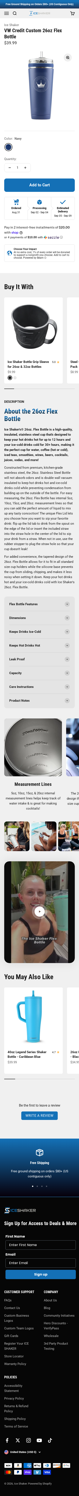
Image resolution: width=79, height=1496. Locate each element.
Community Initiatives (59, 1316)
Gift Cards (11, 1336)
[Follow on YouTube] (39, 1440)
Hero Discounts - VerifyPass (56, 1325)
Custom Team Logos (19, 1328)
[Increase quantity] (25, 167)
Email (10, 1254)
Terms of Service (16, 1426)
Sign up (40, 1274)
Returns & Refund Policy (16, 1408)
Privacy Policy (14, 1398)
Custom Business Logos (16, 1318)
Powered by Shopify (40, 1483)
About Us (50, 1300)
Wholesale (51, 1336)
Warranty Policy (15, 1364)
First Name (15, 1236)
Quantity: (10, 159)
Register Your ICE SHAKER (16, 1346)
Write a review (39, 1116)
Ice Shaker (11, 25)
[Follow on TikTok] (50, 1440)
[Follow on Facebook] (7, 1440)
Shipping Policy (15, 1419)
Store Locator (14, 1356)
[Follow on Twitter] (18, 1440)
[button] (39, 237)
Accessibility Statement (13, 1388)
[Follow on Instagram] (28, 1440)
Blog (47, 1308)
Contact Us (12, 1308)
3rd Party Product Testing (56, 1346)
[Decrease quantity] (9, 167)
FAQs (8, 1300)
